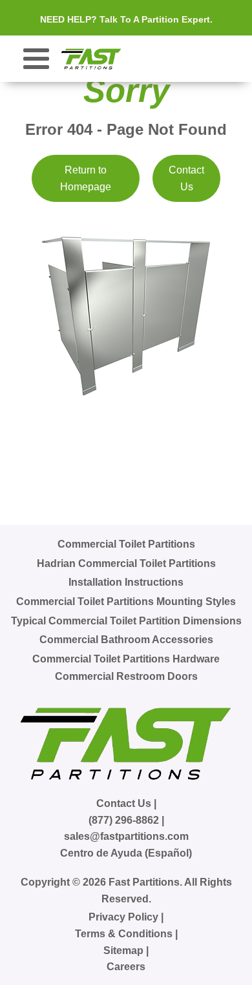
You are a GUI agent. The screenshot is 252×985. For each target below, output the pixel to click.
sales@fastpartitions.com (126, 836)
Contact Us (186, 178)
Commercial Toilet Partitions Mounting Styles (126, 601)
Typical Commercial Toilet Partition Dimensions (126, 620)
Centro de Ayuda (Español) (126, 853)
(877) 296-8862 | (126, 820)
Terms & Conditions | (126, 933)
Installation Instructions (126, 582)
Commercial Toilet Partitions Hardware (126, 658)
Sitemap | (126, 950)
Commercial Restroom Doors (126, 676)
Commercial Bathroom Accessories (126, 639)
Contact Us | (126, 803)
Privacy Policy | (126, 916)
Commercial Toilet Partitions (126, 544)
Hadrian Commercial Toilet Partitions (126, 563)
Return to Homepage (85, 178)
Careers (126, 966)
